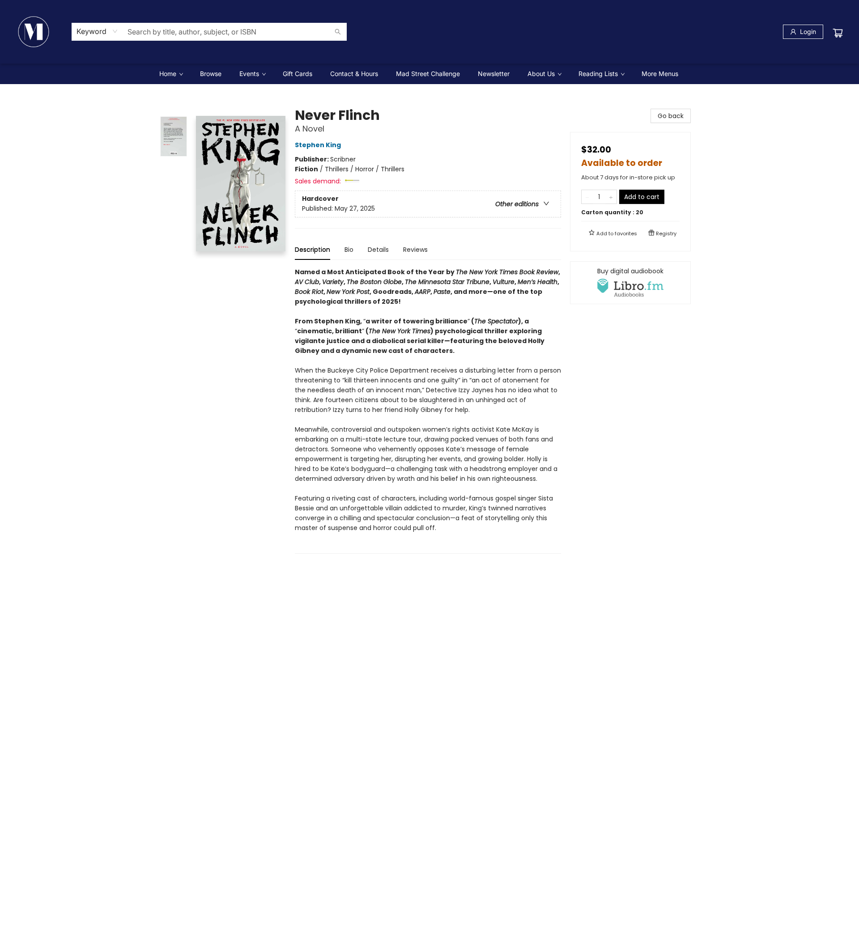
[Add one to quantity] (611, 197)
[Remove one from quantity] (587, 197)
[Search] (338, 32)
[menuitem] (170, 74)
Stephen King (318, 144)
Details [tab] (378, 249)
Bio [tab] (348, 249)
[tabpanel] (428, 410)
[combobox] (97, 31)
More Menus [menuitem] (660, 73)
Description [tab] (312, 249)
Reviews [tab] (415, 249)
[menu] (429, 74)
